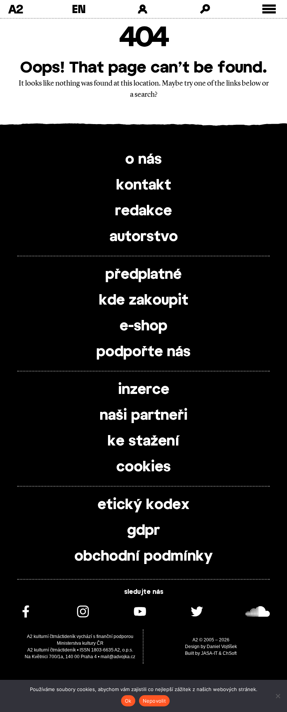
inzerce (143, 390)
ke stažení (143, 441)
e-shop (143, 326)
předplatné (143, 275)
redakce (143, 211)
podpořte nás (143, 352)
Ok (128, 701)
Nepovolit (154, 701)
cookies (143, 467)
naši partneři (144, 416)
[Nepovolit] (277, 696)
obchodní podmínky (143, 556)
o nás (143, 160)
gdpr (143, 531)
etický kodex (143, 505)
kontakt (143, 185)
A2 (15, 9)
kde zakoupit (143, 300)
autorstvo (143, 237)
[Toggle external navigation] (269, 9)
